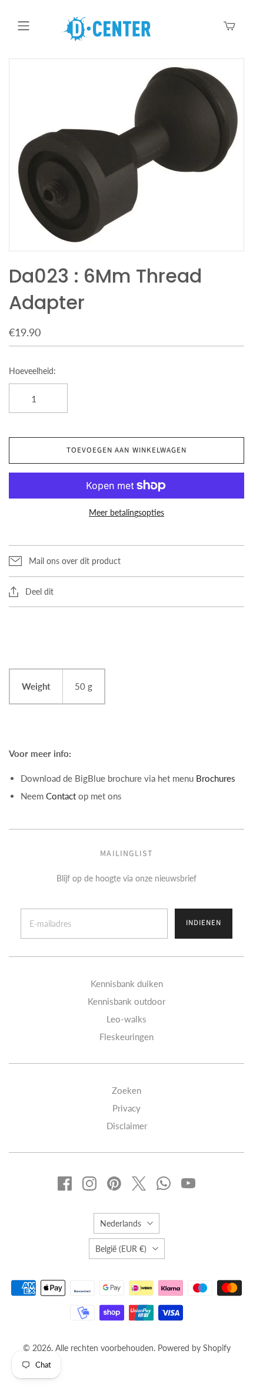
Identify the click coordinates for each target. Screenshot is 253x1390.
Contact (61, 796)
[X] (139, 1183)
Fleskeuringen (126, 1036)
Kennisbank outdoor (126, 1001)
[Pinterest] (114, 1183)
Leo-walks (126, 1019)
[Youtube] (188, 1183)
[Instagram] (89, 1183)
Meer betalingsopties (126, 512)
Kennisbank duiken (127, 983)
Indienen (203, 922)
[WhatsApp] (164, 1183)
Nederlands (120, 1223)
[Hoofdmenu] (23, 26)
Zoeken (126, 1090)
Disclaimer (126, 1125)
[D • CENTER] (106, 27)
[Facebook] (65, 1183)
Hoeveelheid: (32, 371)
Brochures (215, 778)
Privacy (126, 1108)
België (121, 1249)
